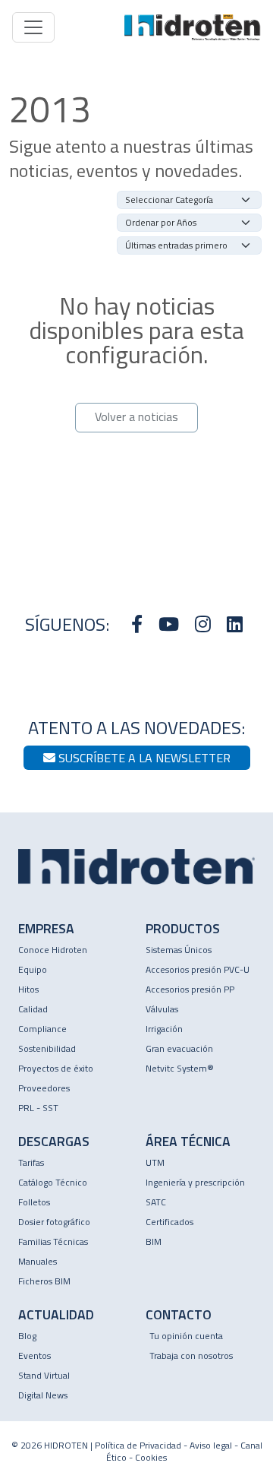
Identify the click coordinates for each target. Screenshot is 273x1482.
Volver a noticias (136, 416)
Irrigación (164, 1028)
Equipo (32, 969)
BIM (154, 1241)
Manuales (37, 1261)
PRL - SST (38, 1107)
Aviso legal (211, 1445)
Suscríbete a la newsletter (143, 758)
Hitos (28, 989)
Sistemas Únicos (179, 949)
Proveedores (44, 1088)
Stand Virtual (44, 1375)
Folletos (34, 1202)
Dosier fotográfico (54, 1221)
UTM (155, 1162)
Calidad (33, 1009)
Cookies (151, 1457)
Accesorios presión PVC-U (197, 969)
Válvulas (162, 1009)
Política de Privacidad (138, 1445)
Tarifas (31, 1162)
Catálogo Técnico (52, 1182)
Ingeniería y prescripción (195, 1182)
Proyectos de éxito (55, 1068)
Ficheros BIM (44, 1281)
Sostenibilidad (47, 1048)
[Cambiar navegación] (33, 27)
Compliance (42, 1028)
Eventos (34, 1355)
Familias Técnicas (53, 1241)
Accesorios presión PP (190, 989)
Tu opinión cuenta (186, 1335)
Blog (27, 1335)
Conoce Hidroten (52, 949)
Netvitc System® (180, 1068)
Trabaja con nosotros (191, 1355)
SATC (156, 1202)
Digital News (42, 1395)
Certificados (169, 1221)
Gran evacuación (179, 1048)
